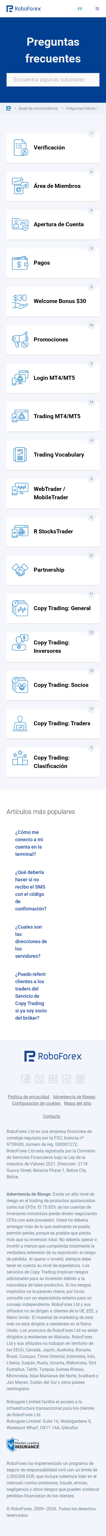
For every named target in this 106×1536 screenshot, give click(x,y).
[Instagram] (80, 1077)
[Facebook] (26, 1077)
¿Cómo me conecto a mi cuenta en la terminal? (29, 843)
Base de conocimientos (38, 108)
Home (9, 108)
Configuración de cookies (36, 1103)
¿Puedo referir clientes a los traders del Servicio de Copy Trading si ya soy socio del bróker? (31, 996)
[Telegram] (67, 1077)
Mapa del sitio (77, 1103)
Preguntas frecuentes (84, 108)
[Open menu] (97, 8)
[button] (53, 1060)
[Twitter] (39, 1077)
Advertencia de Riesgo (74, 1096)
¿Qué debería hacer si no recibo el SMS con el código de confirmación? (30, 890)
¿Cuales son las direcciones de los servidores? (31, 941)
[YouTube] (53, 1077)
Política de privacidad (29, 1096)
